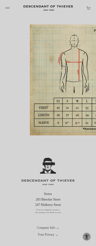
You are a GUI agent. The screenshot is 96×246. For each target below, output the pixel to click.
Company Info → (48, 228)
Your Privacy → (48, 234)
